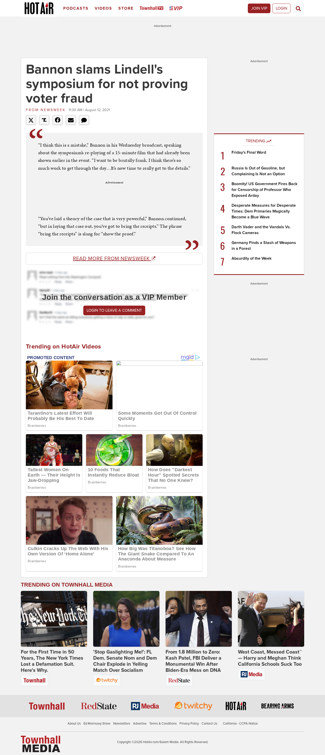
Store (126, 8)
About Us (74, 724)
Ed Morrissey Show (97, 724)
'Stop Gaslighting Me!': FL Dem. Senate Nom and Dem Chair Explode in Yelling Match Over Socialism (125, 661)
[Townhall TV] (152, 8)
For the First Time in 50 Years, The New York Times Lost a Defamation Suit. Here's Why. (52, 661)
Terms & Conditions (163, 724)
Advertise (140, 724)
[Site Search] (298, 8)
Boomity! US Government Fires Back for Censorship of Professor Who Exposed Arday (264, 189)
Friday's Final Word (249, 152)
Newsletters (121, 724)
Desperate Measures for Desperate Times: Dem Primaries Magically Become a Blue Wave (264, 211)
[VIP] (176, 8)
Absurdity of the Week (251, 258)
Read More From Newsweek (112, 259)
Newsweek (46, 110)
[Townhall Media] (40, 744)
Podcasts (76, 8)
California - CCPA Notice (240, 724)
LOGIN (281, 8)
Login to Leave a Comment (114, 310)
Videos (103, 8)
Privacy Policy (189, 724)
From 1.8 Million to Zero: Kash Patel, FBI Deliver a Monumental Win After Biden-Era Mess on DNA (193, 661)
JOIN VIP (259, 8)
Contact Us (209, 724)
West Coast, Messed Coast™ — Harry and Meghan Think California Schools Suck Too (270, 658)
